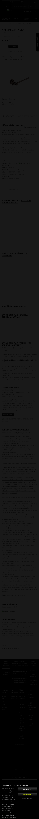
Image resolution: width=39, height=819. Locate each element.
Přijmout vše (27, 794)
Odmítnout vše (27, 789)
